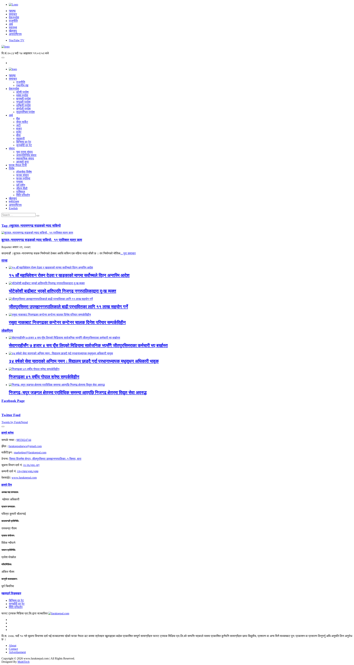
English (13, 208)
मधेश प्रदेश (22, 95)
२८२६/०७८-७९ (31, 465)
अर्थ (11, 24)
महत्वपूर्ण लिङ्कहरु (11, 593)
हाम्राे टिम (6, 484)
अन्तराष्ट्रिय (15, 34)
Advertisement (17, 652)
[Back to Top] (2, 426)
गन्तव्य (19, 181)
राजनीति (13, 20)
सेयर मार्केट (22, 121)
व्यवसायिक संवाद (25, 158)
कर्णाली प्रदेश (23, 108)
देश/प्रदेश (14, 17)
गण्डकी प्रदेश (23, 102)
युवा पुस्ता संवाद (24, 151)
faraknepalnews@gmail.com (25, 446)
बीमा (18, 135)
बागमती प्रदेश (23, 98)
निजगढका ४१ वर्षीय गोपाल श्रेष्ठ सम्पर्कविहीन (44, 376)
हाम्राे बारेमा (7, 432)
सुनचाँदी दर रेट (24, 145)
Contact (13, 648)
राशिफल (20, 191)
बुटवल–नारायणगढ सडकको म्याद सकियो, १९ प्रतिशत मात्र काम (41, 240)
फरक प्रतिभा (23, 178)
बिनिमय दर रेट (23, 141)
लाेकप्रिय (7, 331)
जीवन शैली (21, 188)
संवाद (12, 148)
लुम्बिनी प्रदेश (23, 105)
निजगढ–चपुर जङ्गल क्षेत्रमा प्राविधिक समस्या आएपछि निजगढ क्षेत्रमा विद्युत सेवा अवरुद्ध (78, 392)
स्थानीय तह (22, 85)
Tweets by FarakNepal (14, 422)
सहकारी (20, 138)
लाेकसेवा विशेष (24, 171)
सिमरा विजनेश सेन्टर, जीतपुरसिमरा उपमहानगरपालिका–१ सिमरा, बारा (45, 458)
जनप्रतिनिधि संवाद (26, 155)
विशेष (11, 168)
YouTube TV (16, 40)
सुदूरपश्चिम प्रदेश (25, 112)
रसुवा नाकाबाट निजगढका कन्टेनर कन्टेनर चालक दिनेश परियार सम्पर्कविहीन (67, 322)
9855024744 (23, 439)
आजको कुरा (22, 161)
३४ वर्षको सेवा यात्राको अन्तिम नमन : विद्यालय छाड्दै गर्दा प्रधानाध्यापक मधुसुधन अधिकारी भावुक (84, 361)
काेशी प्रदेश (22, 92)
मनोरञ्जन (14, 201)
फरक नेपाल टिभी (18, 165)
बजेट (18, 131)
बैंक (18, 118)
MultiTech (24, 661)
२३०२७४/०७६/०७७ (27, 471)
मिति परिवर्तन (23, 195)
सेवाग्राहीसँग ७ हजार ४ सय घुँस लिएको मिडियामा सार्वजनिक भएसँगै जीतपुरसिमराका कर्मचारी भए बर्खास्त (88, 345)
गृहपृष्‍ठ (12, 75)
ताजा (4, 260)
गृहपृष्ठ (12, 10)
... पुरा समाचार (128, 253)
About (12, 645)
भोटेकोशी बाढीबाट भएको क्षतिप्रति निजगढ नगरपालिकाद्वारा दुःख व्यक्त (62, 291)
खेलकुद (13, 30)
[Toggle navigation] (2, 57)
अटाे (18, 125)
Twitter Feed (10, 415)
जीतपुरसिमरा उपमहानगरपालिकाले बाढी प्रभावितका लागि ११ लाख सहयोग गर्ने (68, 306)
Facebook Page (13, 401)
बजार (19, 128)
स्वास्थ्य (13, 27)
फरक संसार (22, 175)
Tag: (31, 226)
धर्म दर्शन (20, 185)
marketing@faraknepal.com (30, 452)
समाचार (13, 14)
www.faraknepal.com (24, 477)
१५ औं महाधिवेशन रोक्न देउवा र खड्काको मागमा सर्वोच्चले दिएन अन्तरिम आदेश (69, 275)
